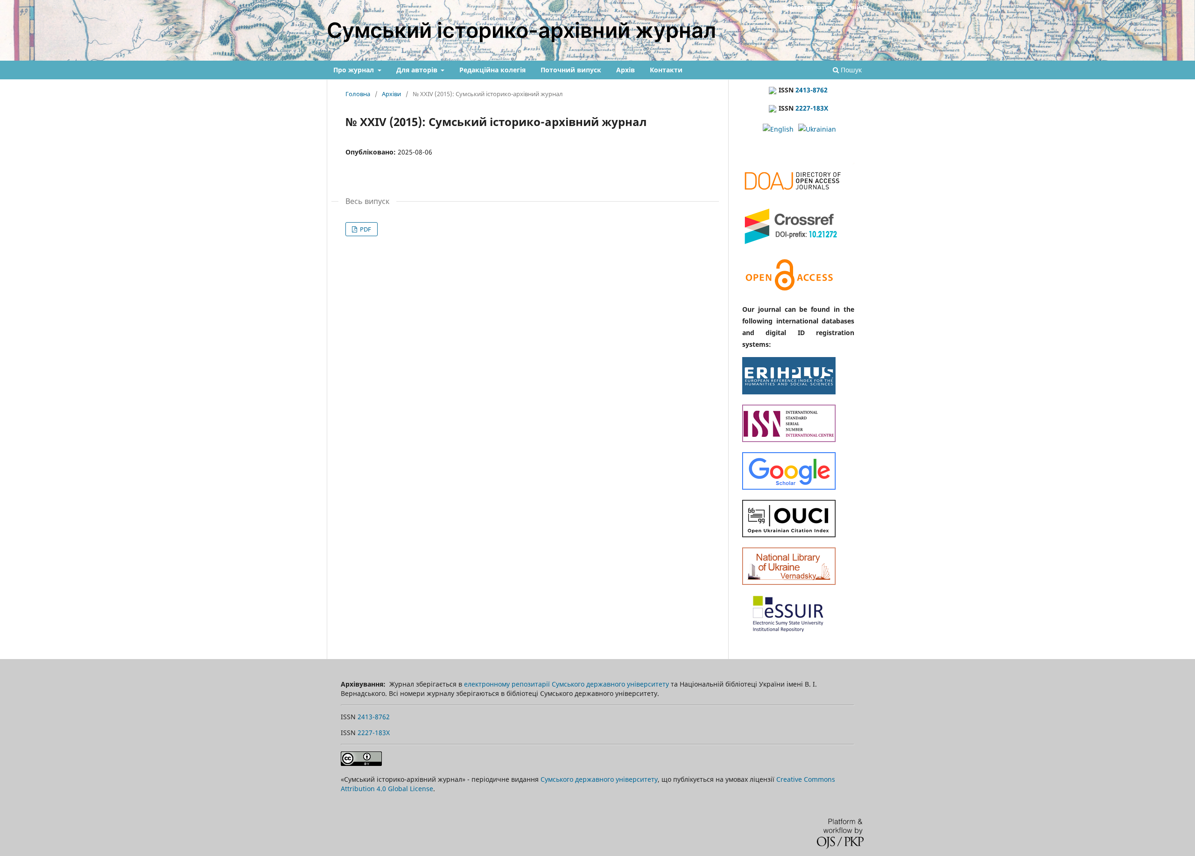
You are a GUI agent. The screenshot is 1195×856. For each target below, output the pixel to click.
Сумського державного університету (599, 779)
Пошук (850, 69)
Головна (357, 94)
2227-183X (811, 108)
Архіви (391, 94)
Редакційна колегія (492, 69)
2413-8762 (811, 89)
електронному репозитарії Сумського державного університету (566, 684)
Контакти (666, 69)
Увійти (857, 7)
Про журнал (354, 69)
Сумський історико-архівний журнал (521, 30)
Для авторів (417, 69)
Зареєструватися (809, 7)
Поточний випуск (571, 69)
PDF (364, 229)
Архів (625, 69)
